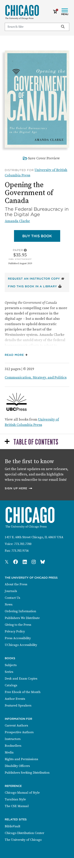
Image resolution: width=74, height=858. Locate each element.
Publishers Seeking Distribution (27, 773)
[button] (17, 355)
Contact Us (12, 598)
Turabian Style (15, 799)
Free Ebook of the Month (22, 692)
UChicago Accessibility (21, 645)
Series (9, 672)
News (8, 605)
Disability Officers (17, 766)
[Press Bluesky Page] (42, 562)
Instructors (13, 739)
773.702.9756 (20, 551)
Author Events (15, 699)
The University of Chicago (23, 840)
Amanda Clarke (17, 221)
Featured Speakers (18, 706)
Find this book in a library (35, 286)
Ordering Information (20, 611)
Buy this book (41, 235)
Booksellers (13, 746)
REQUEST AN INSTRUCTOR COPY (36, 278)
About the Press (16, 584)
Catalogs (11, 685)
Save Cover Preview (44, 158)
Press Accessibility (18, 638)
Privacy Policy (15, 631)
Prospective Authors (19, 732)
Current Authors (16, 726)
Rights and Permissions (21, 759)
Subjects (11, 665)
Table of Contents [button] (35, 442)
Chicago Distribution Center (24, 833)
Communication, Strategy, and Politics (36, 377)
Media (9, 752)
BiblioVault (12, 826)
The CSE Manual (17, 806)
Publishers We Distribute (22, 618)
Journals (11, 591)
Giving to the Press (18, 625)
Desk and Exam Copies (21, 679)
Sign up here (19, 488)
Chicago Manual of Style (22, 793)
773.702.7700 (22, 544)
